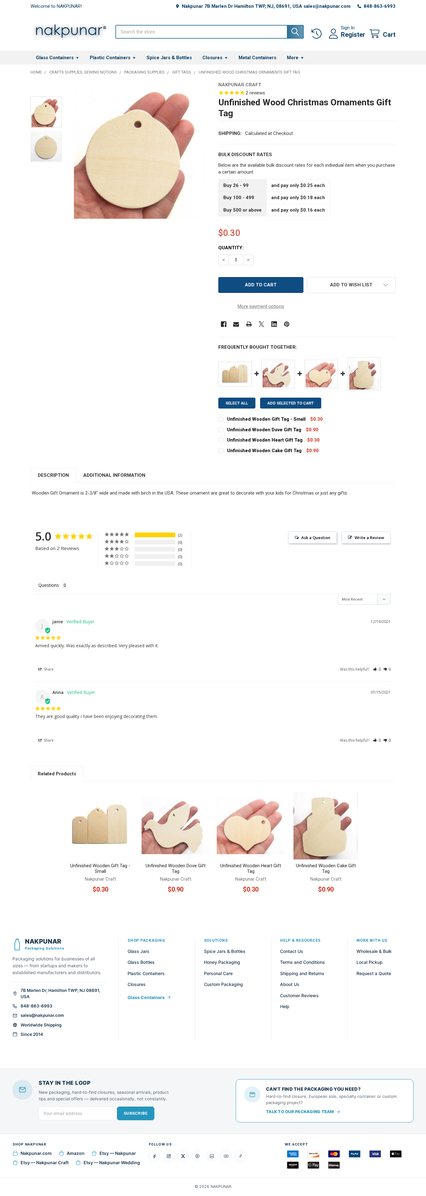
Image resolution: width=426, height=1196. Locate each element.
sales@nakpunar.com (42, 1015)
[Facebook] (223, 324)
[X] (261, 324)
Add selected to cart (290, 403)
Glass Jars (138, 951)
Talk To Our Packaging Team (300, 1111)
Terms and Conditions (302, 962)
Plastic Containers (110, 57)
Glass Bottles (141, 962)
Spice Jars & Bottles (169, 57)
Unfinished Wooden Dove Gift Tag (264, 430)
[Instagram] (168, 1156)
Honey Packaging (222, 962)
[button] (351, 285)
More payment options (261, 306)
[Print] (249, 324)
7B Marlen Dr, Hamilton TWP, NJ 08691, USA (60, 993)
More (292, 57)
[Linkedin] (274, 324)
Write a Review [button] (369, 537)
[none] (139, 150)
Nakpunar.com (36, 1153)
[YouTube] (226, 1156)
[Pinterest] (286, 324)
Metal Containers (257, 57)
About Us (289, 984)
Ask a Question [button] (315, 537)
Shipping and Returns (302, 973)
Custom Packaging (223, 984)
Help (284, 1006)
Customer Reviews (299, 995)
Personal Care (218, 973)
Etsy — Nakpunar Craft (45, 1162)
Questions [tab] (48, 585)
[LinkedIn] (211, 1156)
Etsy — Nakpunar (117, 1153)
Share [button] (48, 669)
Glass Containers (55, 57)
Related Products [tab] (57, 774)
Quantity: (231, 248)
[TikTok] (240, 1156)
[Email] (236, 324)
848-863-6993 (36, 1005)
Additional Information (114, 475)
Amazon (76, 1153)
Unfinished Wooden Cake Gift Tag (264, 450)
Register (353, 34)
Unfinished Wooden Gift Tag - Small (266, 419)
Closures (212, 57)
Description (53, 475)
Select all (236, 403)
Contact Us (291, 951)
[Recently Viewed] (318, 34)
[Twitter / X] (183, 1156)
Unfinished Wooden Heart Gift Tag (265, 440)
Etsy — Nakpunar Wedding (112, 1162)
